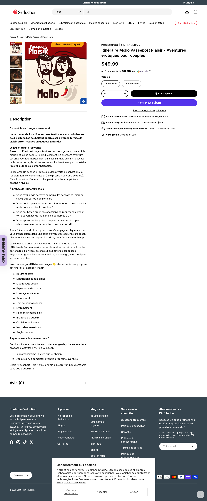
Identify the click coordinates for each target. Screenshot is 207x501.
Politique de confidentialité (71, 482)
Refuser (133, 491)
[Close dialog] (173, 210)
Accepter (102, 491)
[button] (119, 267)
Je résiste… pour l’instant (141, 289)
